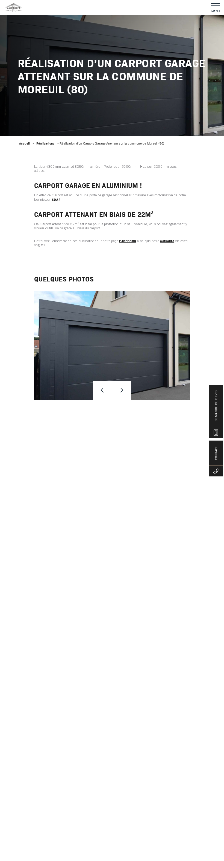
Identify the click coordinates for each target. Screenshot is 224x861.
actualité (167, 241)
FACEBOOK (127, 241)
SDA (55, 199)
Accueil (24, 143)
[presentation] (102, 390)
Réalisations (45, 143)
